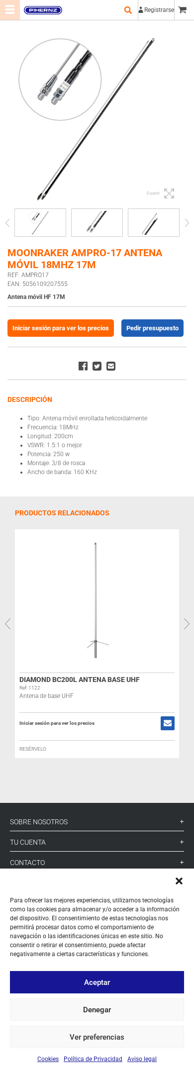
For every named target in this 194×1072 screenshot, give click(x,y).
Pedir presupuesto (152, 328)
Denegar (97, 1009)
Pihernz (43, 10)
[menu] (10, 10)
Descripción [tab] (29, 399)
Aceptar (97, 982)
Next (187, 222)
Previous (7, 222)
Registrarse (159, 9)
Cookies (48, 1059)
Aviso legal (142, 1059)
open (128, 10)
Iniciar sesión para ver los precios (60, 328)
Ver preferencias (97, 1037)
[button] (179, 881)
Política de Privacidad (93, 1059)
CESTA (184, 10)
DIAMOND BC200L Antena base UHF (79, 679)
